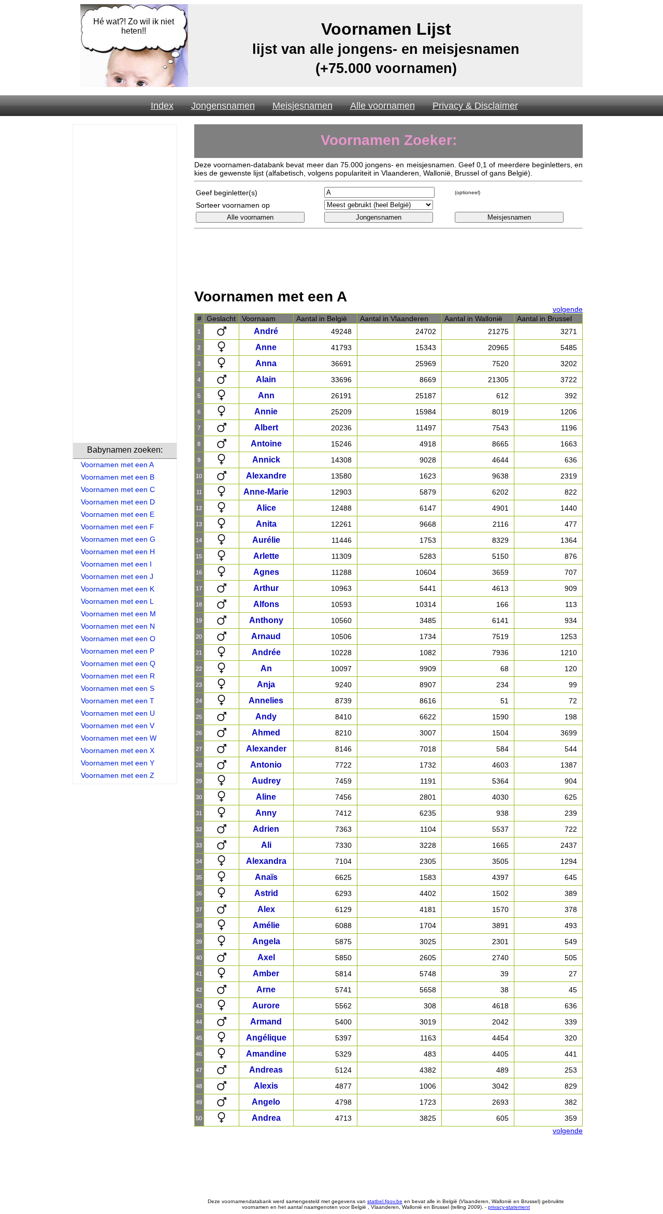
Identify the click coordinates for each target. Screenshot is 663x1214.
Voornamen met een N (118, 626)
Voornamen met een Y (117, 763)
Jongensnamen (223, 105)
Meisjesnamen (302, 105)
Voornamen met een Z (117, 775)
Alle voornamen (382, 105)
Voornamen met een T (117, 701)
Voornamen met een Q (118, 663)
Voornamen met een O (118, 638)
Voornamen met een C (118, 489)
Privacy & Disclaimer (475, 105)
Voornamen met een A (117, 464)
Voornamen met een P (117, 651)
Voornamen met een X (117, 750)
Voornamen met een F (117, 527)
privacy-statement (509, 1207)
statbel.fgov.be (384, 1201)
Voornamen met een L (117, 601)
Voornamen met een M (118, 614)
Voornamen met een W (118, 738)
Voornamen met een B (117, 477)
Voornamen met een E (117, 514)
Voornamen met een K (117, 589)
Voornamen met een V (117, 725)
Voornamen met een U (118, 713)
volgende (568, 309)
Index (162, 105)
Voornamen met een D (118, 502)
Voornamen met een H (118, 551)
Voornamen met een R (118, 676)
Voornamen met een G (118, 539)
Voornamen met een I (116, 564)
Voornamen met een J (117, 576)
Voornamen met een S (117, 688)
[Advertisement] (124, 285)
